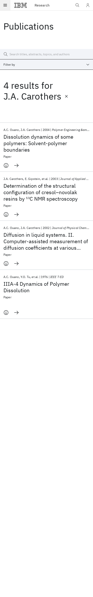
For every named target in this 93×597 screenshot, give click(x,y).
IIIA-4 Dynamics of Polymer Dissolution (36, 287)
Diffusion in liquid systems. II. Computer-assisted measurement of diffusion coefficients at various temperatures (45, 241)
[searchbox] (46, 54)
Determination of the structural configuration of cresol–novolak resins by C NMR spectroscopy (40, 192)
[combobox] (46, 64)
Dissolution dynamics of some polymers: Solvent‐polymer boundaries (38, 143)
